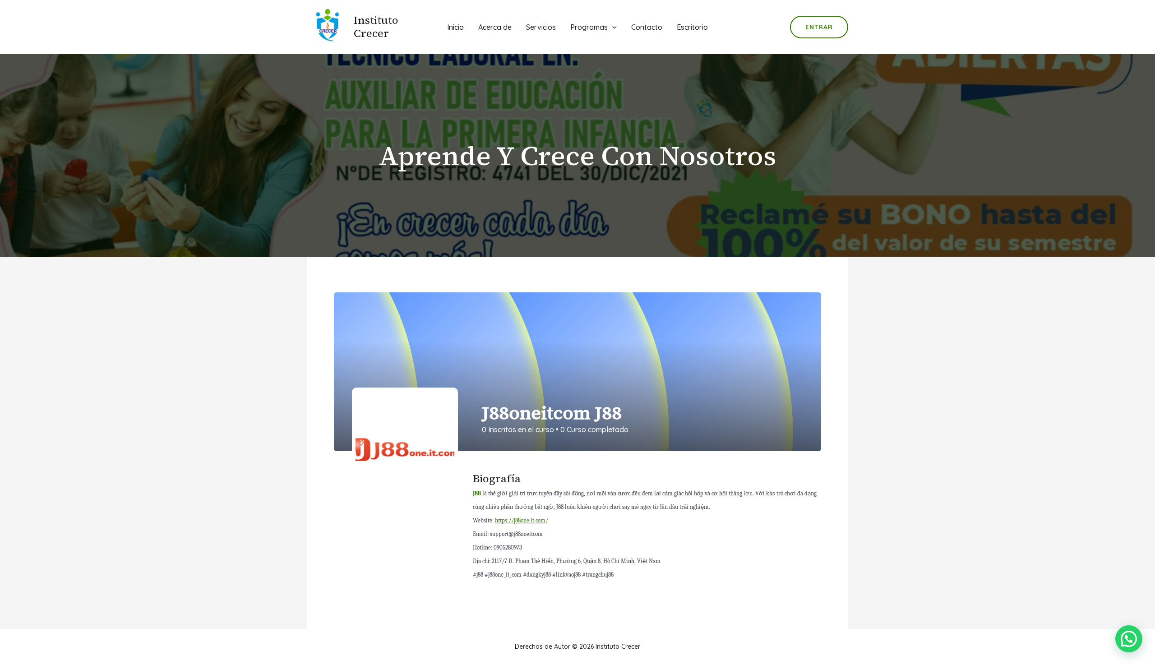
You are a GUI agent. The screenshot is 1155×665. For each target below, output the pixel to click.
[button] (1128, 638)
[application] (612, 27)
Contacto (646, 27)
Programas (589, 27)
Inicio (455, 27)
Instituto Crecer (376, 27)
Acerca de (495, 27)
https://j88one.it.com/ (521, 520)
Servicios (541, 27)
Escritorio (692, 27)
